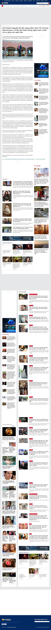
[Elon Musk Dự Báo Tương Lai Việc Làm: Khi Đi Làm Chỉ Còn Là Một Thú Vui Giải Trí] (4, 344)
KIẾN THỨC (38, 0)
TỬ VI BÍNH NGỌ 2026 (7, 0)
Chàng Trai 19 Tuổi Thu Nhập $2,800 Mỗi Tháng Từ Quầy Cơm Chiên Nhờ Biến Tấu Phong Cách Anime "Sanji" (38, 431)
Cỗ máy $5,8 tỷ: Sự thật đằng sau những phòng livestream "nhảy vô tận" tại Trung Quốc (38, 453)
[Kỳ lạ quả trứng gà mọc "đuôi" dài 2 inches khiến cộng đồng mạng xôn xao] (36, 103)
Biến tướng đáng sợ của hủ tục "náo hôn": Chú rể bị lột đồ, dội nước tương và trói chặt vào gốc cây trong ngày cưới (44, 90)
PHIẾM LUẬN (30, 0)
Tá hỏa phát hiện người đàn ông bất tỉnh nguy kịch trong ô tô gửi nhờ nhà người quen (38, 400)
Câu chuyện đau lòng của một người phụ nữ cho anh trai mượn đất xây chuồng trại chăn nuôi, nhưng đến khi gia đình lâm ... (39, 301)
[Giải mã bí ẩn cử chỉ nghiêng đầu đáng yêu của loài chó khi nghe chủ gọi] (36, 124)
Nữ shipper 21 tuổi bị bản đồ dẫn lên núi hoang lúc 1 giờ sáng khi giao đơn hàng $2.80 (38, 421)
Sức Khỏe (31, 305)
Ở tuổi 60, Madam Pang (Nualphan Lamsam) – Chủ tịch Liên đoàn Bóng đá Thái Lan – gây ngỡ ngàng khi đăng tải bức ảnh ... (39, 373)
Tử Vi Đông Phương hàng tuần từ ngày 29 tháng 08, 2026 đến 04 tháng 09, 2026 (40, 237)
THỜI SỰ (13, 0)
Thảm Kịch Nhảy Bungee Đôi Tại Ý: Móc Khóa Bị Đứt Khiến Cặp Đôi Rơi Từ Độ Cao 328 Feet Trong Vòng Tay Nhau (38, 442)
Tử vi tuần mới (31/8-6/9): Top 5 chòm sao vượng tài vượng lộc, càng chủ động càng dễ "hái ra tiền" (38, 527)
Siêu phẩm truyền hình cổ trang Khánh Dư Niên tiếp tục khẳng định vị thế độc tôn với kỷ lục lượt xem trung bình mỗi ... (39, 388)
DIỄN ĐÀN (25, 0)
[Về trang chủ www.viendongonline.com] (5, 3)
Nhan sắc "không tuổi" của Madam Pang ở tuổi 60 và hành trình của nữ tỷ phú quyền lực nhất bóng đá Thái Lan (43, 117)
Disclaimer (17, 622)
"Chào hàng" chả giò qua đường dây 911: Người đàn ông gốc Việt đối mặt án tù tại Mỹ (11, 351)
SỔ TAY (34, 0)
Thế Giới (31, 315)
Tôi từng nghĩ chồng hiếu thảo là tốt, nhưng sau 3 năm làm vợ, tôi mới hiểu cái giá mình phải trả (38, 497)
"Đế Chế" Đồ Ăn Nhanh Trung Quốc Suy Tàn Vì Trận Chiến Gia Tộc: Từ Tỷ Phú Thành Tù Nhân (38, 464)
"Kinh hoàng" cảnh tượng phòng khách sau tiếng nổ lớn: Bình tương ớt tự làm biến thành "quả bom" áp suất (43, 110)
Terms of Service (13, 622)
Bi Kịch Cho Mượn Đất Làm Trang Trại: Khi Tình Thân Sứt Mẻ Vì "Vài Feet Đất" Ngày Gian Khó (38, 297)
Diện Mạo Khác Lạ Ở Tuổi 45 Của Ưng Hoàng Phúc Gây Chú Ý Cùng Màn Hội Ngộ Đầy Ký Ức (22, 205)
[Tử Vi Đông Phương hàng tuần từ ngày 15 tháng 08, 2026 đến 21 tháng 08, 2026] (4, 397)
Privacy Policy (8, 622)
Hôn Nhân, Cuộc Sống (33, 294)
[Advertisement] (25, 16)
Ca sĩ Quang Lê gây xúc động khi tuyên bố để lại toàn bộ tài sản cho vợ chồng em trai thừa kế (22, 220)
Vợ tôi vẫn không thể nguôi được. (34, 521)
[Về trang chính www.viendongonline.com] (2, 0)
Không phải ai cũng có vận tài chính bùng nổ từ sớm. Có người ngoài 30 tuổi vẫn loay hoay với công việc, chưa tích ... (39, 541)
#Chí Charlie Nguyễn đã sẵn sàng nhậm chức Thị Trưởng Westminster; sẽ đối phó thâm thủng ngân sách (20, 159)
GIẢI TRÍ (46, 0)
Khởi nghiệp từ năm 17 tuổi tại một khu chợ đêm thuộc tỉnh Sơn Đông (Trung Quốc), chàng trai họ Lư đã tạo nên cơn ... (39, 434)
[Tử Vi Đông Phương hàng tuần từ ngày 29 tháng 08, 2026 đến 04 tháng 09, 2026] (41, 229)
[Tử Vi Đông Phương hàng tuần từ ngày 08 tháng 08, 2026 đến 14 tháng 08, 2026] (4, 337)
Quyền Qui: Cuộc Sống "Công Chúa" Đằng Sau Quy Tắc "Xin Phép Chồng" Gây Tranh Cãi (22, 192)
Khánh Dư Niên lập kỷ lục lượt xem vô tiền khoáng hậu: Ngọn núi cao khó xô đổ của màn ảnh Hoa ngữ (43, 131)
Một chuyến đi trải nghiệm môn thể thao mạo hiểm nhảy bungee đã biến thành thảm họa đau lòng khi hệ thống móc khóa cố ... (39, 446)
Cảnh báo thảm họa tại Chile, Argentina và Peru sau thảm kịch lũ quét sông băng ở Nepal (38, 486)
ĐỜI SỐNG (21, 0)
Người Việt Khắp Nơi (6, 26)
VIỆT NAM (16, 0)
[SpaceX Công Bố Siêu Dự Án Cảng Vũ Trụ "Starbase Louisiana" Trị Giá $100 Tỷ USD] (41, 244)
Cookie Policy (3, 622)
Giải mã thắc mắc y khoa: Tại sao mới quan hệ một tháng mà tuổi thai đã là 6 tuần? (38, 308)
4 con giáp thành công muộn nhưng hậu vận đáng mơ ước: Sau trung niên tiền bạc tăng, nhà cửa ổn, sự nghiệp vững (38, 537)
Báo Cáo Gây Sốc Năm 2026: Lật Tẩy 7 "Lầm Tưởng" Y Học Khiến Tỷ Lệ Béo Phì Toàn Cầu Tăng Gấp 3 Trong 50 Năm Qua (41, 182)
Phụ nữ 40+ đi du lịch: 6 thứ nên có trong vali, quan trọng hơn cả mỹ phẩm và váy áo (38, 507)
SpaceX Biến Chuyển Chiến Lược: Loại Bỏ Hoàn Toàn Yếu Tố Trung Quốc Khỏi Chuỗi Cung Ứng (11, 384)
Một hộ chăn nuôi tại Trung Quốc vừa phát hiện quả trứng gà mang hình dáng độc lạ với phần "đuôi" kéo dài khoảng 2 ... (39, 321)
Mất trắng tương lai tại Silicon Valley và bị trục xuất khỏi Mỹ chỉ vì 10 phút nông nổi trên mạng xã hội (11, 366)
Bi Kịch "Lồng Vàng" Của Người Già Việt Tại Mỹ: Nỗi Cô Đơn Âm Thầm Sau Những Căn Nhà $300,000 (11, 391)
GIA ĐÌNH (42, 0)
